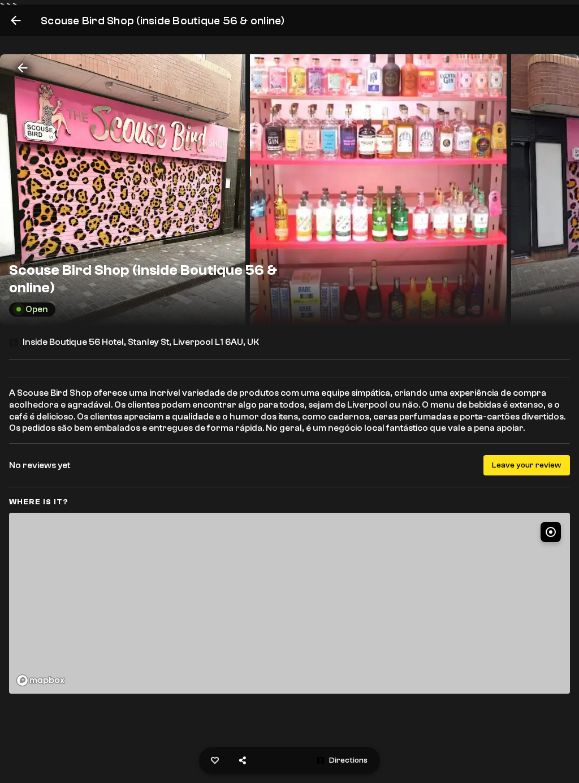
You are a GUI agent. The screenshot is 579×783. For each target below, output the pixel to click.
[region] (289, 603)
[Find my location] (551, 532)
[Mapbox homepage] (41, 680)
